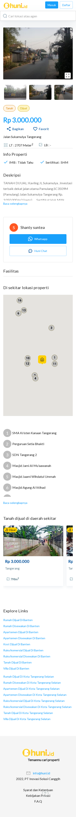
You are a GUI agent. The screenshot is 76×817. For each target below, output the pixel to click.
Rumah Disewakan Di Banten (21, 626)
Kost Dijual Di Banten (16, 644)
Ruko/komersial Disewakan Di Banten (26, 656)
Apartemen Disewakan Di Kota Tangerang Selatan (34, 694)
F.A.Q (38, 801)
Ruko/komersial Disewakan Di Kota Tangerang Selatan (37, 707)
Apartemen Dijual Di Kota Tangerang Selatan (31, 688)
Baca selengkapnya (15, 203)
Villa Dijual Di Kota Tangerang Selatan (26, 719)
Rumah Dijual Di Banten (18, 620)
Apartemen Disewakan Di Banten (24, 638)
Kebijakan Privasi (38, 795)
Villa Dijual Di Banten (16, 668)
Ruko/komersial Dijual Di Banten (23, 650)
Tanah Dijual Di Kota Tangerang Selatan (28, 713)
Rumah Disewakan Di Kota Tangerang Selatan (32, 682)
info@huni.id (41, 773)
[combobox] (38, 15)
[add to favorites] (59, 530)
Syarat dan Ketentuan (38, 790)
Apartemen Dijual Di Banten (20, 632)
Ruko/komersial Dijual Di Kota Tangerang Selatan (34, 700)
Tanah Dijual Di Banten (17, 662)
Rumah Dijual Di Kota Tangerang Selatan (28, 676)
